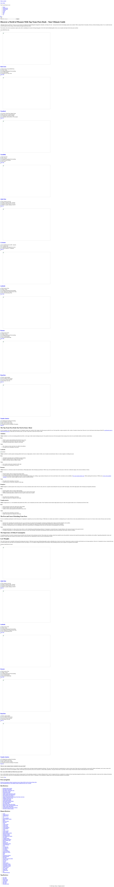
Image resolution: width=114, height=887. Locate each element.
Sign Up (2, 117)
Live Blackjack (6, 847)
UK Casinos (5, 868)
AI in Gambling (6, 817)
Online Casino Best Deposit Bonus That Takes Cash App (13, 796)
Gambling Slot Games (7, 799)
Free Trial (2, 74)
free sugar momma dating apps (78, 475)
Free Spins (5, 837)
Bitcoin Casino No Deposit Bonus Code (10, 805)
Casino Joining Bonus (7, 800)
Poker (4, 853)
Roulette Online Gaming (7, 788)
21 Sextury (3, 242)
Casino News (5, 825)
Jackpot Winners (6, 844)
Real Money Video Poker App (8, 790)
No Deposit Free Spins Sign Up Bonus (10, 807)
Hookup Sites (5, 8)
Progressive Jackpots (7, 855)
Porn (4, 12)
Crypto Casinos (6, 830)
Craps (4, 829)
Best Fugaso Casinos (7, 791)
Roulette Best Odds (6, 792)
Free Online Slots (6, 803)
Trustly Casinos (6, 867)
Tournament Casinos (7, 866)
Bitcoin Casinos (6, 821)
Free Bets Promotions (7, 802)
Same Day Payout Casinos (8, 858)
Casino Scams (5, 826)
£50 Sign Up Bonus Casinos (8, 808)
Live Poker (5, 848)
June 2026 (5, 878)
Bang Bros (3, 375)
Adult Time (3, 199)
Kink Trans (3, 66)
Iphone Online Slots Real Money (9, 794)
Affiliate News (5, 815)
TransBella (3, 154)
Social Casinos (5, 862)
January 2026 (5, 879)
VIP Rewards (5, 870)
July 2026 (5, 877)
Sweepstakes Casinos (7, 865)
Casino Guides (5, 824)
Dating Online (5, 831)
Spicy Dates (2, 3)
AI (3, 14)
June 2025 (5, 881)
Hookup (4, 841)
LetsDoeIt (2, 286)
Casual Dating (5, 828)
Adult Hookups (6, 814)
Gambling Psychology (7, 839)
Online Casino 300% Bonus (8, 806)
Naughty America (4, 418)
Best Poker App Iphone (7, 789)
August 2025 (5, 880)
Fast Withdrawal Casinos (7, 836)
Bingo (4, 820)
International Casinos (7, 843)
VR (3, 13)
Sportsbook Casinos (6, 863)
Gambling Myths (6, 838)
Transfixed (3, 111)
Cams (4, 11)
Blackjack (5, 822)
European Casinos (6, 835)
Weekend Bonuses (6, 872)
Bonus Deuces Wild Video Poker (9, 804)
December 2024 (6, 883)
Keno (4, 845)
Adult (4, 813)
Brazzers (2, 330)
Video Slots (5, 869)
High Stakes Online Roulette (8, 801)
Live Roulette (5, 850)
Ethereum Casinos (6, 834)
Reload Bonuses (6, 856)
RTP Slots (5, 857)
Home (4, 7)
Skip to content (3, 0)
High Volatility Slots (6, 840)
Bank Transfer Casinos (7, 819)
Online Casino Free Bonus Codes (9, 793)
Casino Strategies (6, 827)
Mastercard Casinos (6, 852)
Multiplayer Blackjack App (8, 797)
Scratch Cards (5, 859)
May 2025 (5, 882)
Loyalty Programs (6, 851)
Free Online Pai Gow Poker (8, 795)
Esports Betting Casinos (7, 832)
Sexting (4, 10)
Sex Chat (4, 860)
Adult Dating (5, 9)
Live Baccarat (5, 846)
